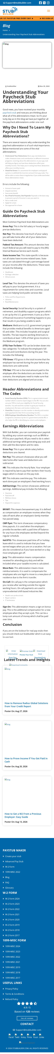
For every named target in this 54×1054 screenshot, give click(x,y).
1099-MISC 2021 (12, 962)
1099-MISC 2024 (12, 946)
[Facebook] (40, 3)
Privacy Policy (11, 988)
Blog (7, 877)
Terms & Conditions (14, 994)
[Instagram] (48, 3)
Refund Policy (11, 999)
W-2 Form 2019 (12, 925)
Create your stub (13, 856)
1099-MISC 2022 (12, 872)
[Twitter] (44, 3)
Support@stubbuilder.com (18, 2)
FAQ (7, 882)
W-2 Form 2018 (12, 930)
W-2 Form (9, 866)
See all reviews (27, 1018)
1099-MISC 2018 (12, 972)
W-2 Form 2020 (12, 919)
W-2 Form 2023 (12, 903)
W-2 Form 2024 (12, 898)
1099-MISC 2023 (12, 951)
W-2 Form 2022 (12, 909)
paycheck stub (9, 112)
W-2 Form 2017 (12, 935)
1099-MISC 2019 (12, 967)
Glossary (9, 887)
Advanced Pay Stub (14, 861)
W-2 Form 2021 (12, 914)
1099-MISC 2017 (12, 977)
